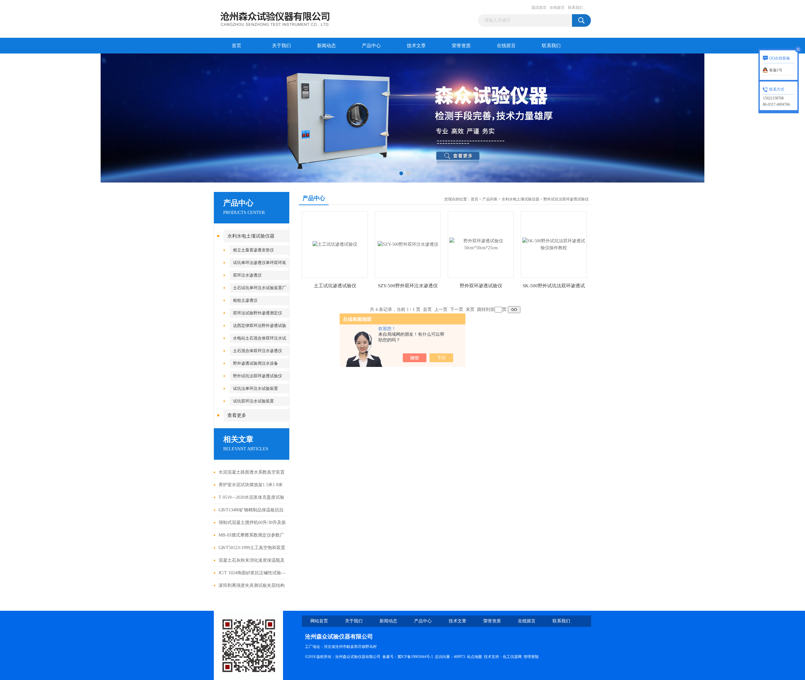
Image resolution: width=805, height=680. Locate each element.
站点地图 (474, 657)
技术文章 (416, 45)
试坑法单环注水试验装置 (255, 388)
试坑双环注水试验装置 (253, 401)
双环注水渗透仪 (247, 275)
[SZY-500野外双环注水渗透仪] (408, 244)
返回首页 (539, 7)
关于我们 (281, 45)
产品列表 (489, 199)
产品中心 (371, 45)
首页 (236, 45)
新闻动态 (326, 45)
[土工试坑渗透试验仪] (335, 244)
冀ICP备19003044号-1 (415, 657)
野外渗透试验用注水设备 (255, 363)
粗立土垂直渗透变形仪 (253, 250)
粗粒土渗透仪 (245, 300)
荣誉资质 (461, 45)
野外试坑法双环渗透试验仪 (257, 376)
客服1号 (775, 70)
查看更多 (236, 415)
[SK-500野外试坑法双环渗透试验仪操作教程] (553, 244)
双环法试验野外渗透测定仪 (257, 313)
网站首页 (319, 621)
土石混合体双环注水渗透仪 (257, 350)
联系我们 (575, 7)
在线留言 (557, 7)
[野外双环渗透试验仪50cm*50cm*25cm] (480, 244)
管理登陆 (531, 657)
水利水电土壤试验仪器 (251, 236)
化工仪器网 (512, 657)
